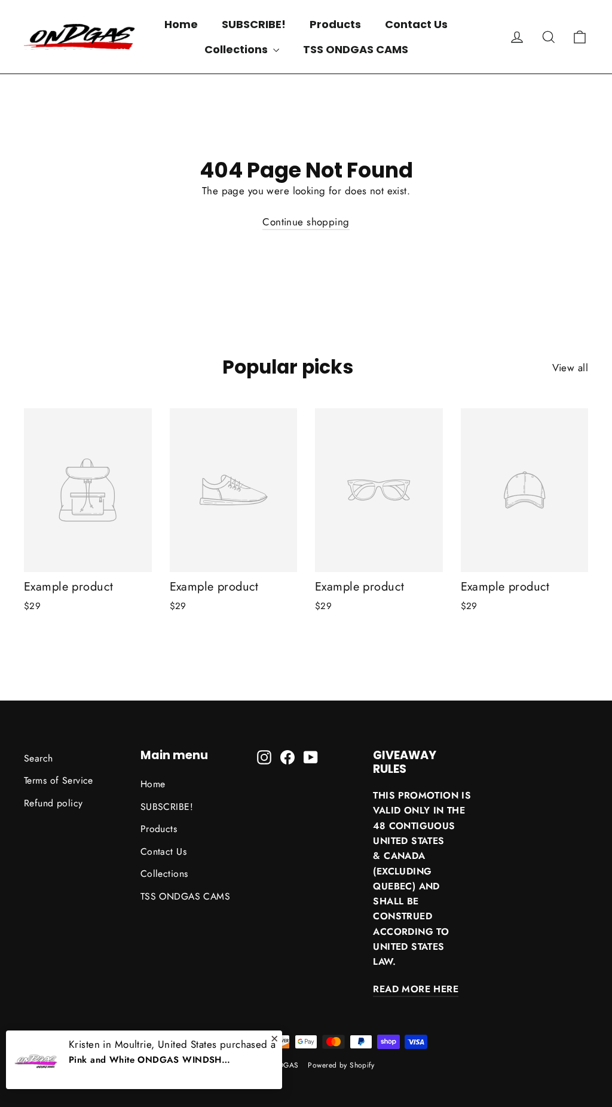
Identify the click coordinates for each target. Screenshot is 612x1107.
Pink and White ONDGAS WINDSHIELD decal (149, 1059)
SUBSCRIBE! (254, 24)
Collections (237, 49)
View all (570, 367)
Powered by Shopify (341, 1065)
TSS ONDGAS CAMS (355, 49)
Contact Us (416, 24)
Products (335, 24)
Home (181, 24)
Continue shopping (305, 222)
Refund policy (53, 803)
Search (38, 758)
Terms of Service (58, 780)
